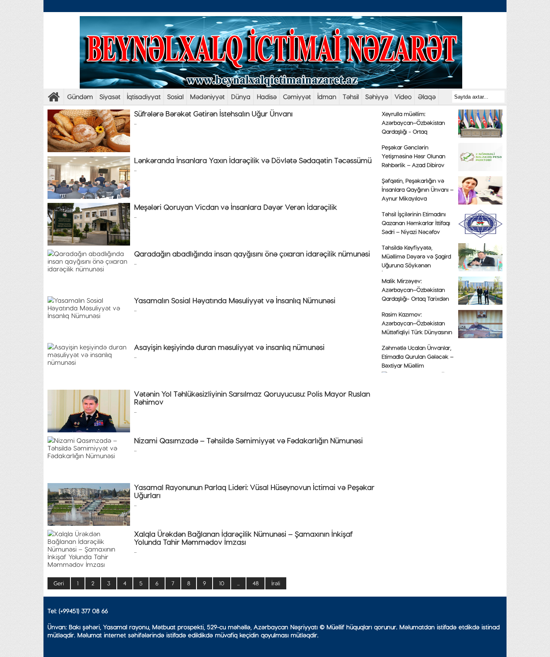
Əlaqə (427, 96)
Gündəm (80, 96)
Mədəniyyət (207, 96)
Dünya (240, 96)
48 (255, 583)
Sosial (175, 96)
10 (221, 583)
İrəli (275, 583)
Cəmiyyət (297, 96)
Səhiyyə (376, 96)
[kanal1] (54, 99)
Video (403, 96)
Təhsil (351, 96)
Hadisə (267, 96)
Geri (59, 583)
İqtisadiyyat (144, 96)
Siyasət (109, 96)
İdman (326, 96)
